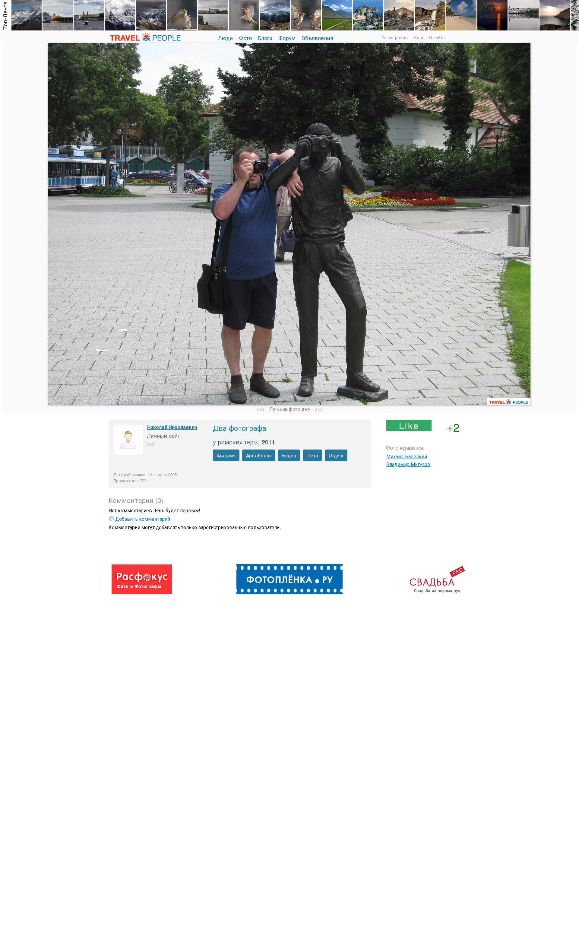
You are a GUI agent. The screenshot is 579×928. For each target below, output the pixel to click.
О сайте (437, 37)
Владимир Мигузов (408, 464)
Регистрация (394, 37)
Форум (287, 38)
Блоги (265, 38)
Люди (225, 38)
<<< (260, 408)
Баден (289, 455)
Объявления (317, 38)
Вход (418, 37)
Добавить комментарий (142, 518)
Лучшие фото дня (289, 408)
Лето (312, 455)
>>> (319, 408)
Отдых (336, 455)
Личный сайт (163, 435)
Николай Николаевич (172, 427)
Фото (245, 38)
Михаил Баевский (406, 456)
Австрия (226, 455)
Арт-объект (258, 455)
